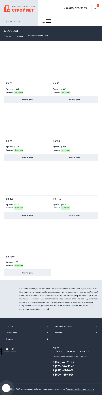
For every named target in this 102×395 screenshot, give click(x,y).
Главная (7, 36)
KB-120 (56, 141)
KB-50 (56, 83)
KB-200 (9, 199)
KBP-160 (57, 199)
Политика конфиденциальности (80, 389)
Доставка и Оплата (63, 327)
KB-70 (9, 83)
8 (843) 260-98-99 (76, 8)
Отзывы (9, 339)
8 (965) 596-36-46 (63, 366)
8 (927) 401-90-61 (63, 370)
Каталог (19, 36)
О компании (11, 333)
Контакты (59, 333)
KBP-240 (10, 257)
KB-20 (9, 141)
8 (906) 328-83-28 (63, 375)
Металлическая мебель (38, 36)
